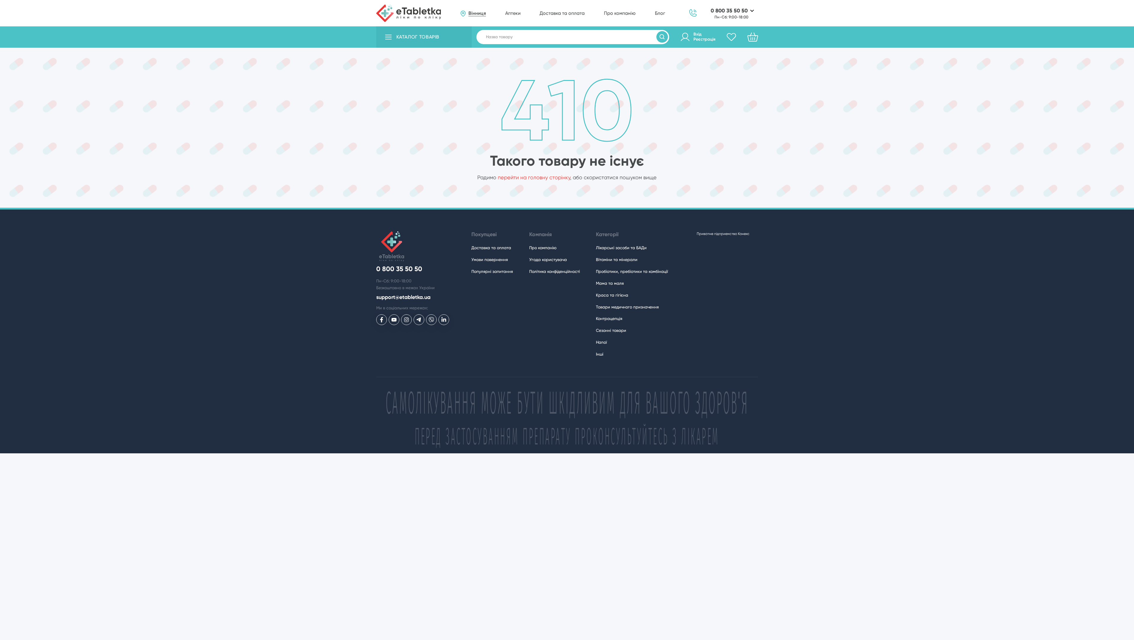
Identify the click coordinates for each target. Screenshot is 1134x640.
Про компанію (620, 13)
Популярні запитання (492, 271)
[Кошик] (752, 37)
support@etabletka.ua (403, 297)
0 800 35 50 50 (729, 11)
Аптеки (513, 13)
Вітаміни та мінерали (616, 259)
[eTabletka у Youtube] (394, 319)
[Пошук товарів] (662, 37)
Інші (599, 354)
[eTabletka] (408, 13)
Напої (601, 342)
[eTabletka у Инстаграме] (406, 319)
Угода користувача (548, 259)
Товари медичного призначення (627, 307)
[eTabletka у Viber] (431, 319)
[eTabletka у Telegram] (419, 319)
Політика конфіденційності (554, 271)
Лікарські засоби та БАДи (621, 247)
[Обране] (731, 37)
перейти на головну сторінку (534, 177)
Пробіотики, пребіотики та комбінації (632, 271)
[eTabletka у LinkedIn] (443, 319)
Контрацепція (609, 318)
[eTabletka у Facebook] (381, 319)
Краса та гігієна (612, 295)
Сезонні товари (611, 330)
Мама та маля (610, 283)
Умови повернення (489, 259)
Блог (660, 13)
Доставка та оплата (562, 13)
